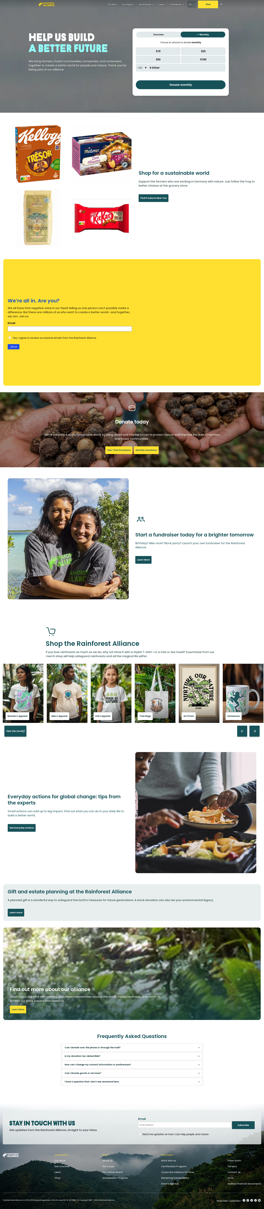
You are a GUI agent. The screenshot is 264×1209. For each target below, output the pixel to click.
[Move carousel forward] (254, 731)
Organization (61, 1155)
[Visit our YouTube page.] (259, 1200)
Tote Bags (145, 716)
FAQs (230, 1178)
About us (107, 1160)
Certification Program (174, 1166)
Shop (57, 1178)
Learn (161, 4)
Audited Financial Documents (244, 1183)
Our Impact (127, 4)
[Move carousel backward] (242, 731)
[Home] (46, 4)
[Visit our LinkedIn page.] (251, 1200)
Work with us (168, 1160)
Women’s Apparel (17, 716)
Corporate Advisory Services (177, 1172)
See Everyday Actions (21, 827)
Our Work (111, 4)
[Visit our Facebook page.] (244, 1200)
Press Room (234, 1160)
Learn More (143, 559)
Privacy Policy (222, 1201)
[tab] (132, 1047)
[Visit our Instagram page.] (247, 1200)
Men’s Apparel (59, 716)
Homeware (233, 716)
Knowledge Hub (170, 1183)
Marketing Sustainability (175, 1178)
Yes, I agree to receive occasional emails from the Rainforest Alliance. (55, 338)
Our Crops (108, 1166)
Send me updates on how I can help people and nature (175, 1134)
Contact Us (234, 1172)
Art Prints (188, 716)
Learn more (15, 912)
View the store (14, 731)
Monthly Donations (146, 450)
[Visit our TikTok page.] (255, 1200)
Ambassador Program (115, 1178)
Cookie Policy (234, 1201)
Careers (232, 1166)
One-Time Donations (119, 450)
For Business (175, 4)
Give (208, 4)
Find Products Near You (153, 198)
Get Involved (145, 4)
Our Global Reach (112, 1172)
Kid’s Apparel (102, 716)
